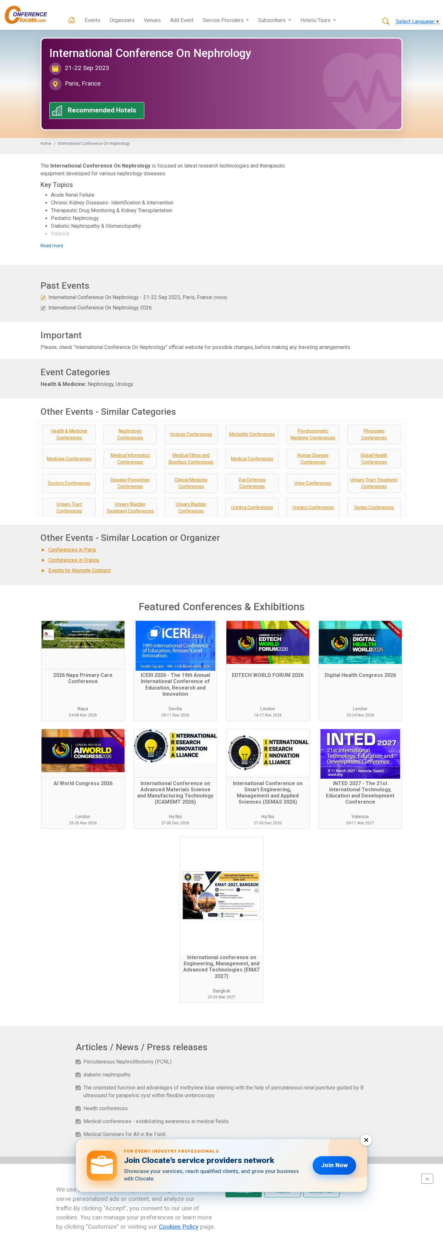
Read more (52, 245)
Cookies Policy (178, 1226)
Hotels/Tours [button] (316, 20)
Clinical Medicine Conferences (191, 483)
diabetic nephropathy (107, 1075)
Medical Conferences (252, 458)
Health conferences (105, 1108)
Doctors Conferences (69, 483)
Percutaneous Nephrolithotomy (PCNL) (127, 1062)
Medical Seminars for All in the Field (124, 1134)
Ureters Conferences (313, 507)
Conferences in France (73, 560)
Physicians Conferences (374, 434)
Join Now (334, 1165)
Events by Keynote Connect (79, 570)
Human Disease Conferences (313, 459)
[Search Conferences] (386, 21)
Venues (152, 20)
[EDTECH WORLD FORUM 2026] (267, 645)
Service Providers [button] (224, 20)
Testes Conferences (374, 507)
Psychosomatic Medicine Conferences (313, 434)
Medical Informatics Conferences (130, 459)
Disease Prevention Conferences (130, 483)
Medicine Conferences (69, 458)
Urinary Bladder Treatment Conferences (130, 508)
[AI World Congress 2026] (83, 753)
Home (46, 143)
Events (92, 20)
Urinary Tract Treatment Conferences (374, 483)
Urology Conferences (191, 434)
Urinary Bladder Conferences (191, 508)
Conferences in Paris (72, 550)
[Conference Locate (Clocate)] (29, 15)
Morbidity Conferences (252, 434)
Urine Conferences (312, 483)
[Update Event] (43, 297)
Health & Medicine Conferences (69, 434)
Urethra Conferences (252, 507)
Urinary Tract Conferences (69, 508)
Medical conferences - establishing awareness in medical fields (156, 1121)
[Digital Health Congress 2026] (360, 645)
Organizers (122, 20)
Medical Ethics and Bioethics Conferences (191, 459)
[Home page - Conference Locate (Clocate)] (72, 20)
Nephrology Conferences (130, 434)
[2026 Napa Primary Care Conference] (83, 645)
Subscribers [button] (272, 20)
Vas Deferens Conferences (252, 483)
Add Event (181, 20)
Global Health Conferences (374, 459)
